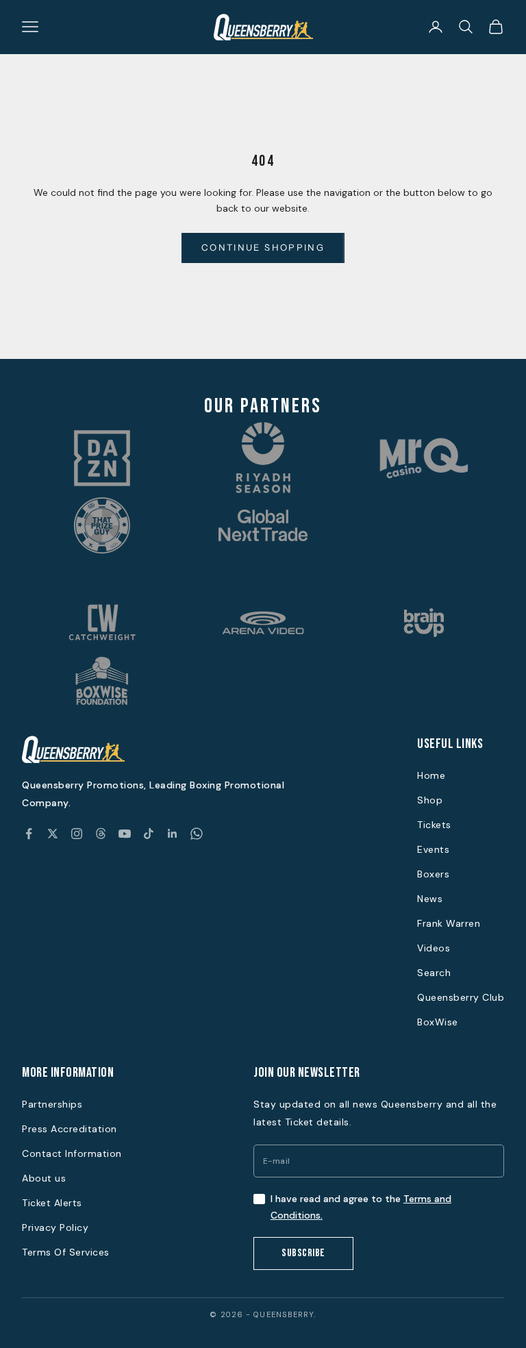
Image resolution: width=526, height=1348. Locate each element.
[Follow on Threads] (101, 833)
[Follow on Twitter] (53, 833)
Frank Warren (448, 923)
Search (434, 972)
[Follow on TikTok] (148, 833)
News (429, 899)
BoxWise (437, 1022)
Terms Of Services (66, 1252)
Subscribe (303, 1253)
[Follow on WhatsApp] (196, 833)
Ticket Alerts (52, 1203)
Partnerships (52, 1104)
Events (433, 849)
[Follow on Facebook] (29, 833)
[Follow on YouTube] (125, 833)
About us (44, 1178)
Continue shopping (263, 247)
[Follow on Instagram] (77, 833)
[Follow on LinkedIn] (172, 833)
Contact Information (72, 1153)
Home (431, 775)
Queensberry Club (460, 997)
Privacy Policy (55, 1227)
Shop (429, 800)
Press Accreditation (69, 1129)
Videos (433, 948)
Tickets (434, 825)
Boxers (433, 874)
